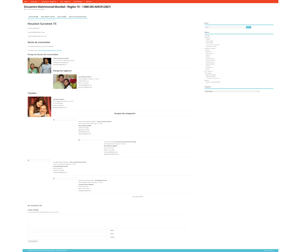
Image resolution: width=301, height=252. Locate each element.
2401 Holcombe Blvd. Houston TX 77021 (50, 50)
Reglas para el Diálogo (211, 75)
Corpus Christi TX (209, 53)
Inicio (25, 1)
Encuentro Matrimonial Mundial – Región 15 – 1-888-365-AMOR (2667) (67, 7)
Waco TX (208, 69)
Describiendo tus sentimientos (213, 78)
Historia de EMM (33, 16)
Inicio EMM (207, 35)
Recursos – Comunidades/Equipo (213, 82)
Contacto (208, 39)
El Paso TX (208, 55)
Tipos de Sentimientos (211, 76)
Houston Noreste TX (210, 58)
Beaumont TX (209, 51)
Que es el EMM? (61, 16)
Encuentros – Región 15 (49, 1)
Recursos (89, 1)
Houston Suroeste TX (210, 64)
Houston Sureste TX (210, 62)
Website (112, 237)
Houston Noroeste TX (210, 60)
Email (112, 233)
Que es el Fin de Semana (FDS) (77, 16)
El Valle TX (208, 57)
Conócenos (34, 1)
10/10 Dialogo (78, 1)
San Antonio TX (209, 67)
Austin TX (208, 50)
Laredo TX (208, 66)
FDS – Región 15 (65, 1)
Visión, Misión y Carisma (48, 16)
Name (112, 230)
